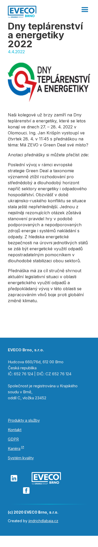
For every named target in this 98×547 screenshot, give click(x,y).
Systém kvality (21, 457)
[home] (22, 11)
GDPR (13, 439)
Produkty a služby (24, 420)
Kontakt (14, 429)
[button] (85, 8)
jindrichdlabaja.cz (43, 521)
